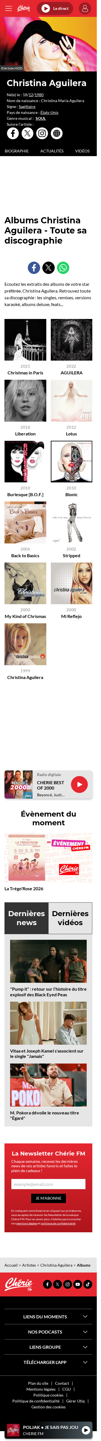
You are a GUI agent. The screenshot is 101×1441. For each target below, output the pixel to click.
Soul (41, 118)
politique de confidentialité (58, 1223)
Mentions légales (41, 1389)
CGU (66, 1389)
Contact (62, 1383)
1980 (39, 94)
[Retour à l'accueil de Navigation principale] (24, 8)
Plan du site (38, 1383)
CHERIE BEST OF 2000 (50, 785)
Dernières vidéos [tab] (70, 918)
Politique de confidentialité (35, 1401)
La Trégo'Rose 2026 (23, 888)
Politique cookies (48, 1395)
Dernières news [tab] (26, 918)
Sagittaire (27, 106)
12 (31, 94)
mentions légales (26, 1223)
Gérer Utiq (75, 1401)
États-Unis (49, 112)
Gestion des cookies (48, 1406)
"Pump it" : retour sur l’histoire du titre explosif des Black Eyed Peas (48, 991)
